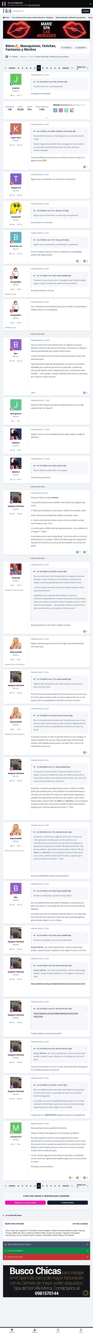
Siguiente (65, 68)
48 (26, 68)
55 (55, 68)
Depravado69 (62, 275)
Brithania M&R (39, 1233)
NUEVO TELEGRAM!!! (15, 1251)
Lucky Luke (14, 1230)
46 (18, 68)
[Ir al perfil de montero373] (15, 1128)
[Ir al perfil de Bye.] (15, 344)
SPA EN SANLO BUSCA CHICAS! (19, 1244)
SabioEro (16, 443)
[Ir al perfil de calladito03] (15, 208)
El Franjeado (75, 1233)
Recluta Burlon (63, 715)
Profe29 (54, 1230)
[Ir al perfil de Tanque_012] (15, 179)
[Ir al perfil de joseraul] (15, 79)
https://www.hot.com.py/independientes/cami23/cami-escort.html (58, 983)
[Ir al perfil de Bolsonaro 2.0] (55, 110)
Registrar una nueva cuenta (25, 1203)
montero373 (16, 1137)
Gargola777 (23, 1230)
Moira (19, 1235)
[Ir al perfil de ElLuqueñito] (15, 273)
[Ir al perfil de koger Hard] (15, 128)
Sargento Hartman (16, 506)
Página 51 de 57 (81, 68)
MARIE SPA (16, 1233)
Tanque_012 (16, 188)
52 (43, 68)
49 (30, 68)
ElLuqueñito (16, 282)
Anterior (12, 68)
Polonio (15, 57)
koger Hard (16, 137)
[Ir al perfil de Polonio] (7, 56)
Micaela (38, 1235)
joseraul (16, 88)
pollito (75, 1230)
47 (22, 68)
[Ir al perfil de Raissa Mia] (72, 110)
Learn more (4, 4)
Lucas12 (60, 571)
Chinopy (8, 1233)
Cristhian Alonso (28, 1235)
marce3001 (33, 1230)
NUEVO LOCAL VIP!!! (15, 1257)
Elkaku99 (16, 578)
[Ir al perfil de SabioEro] (15, 434)
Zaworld (66, 1233)
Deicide (61, 82)
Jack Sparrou (15, 413)
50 (34, 68)
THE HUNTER (69, 1235)
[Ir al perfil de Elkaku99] (15, 569)
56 (59, 68)
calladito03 (16, 217)
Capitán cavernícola (64, 131)
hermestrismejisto (65, 1230)
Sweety (60, 465)
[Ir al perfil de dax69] (66, 110)
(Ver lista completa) (80, 1224)
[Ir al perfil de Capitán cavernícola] (61, 110)
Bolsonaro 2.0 (16, 246)
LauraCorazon (10, 1235)
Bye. (16, 353)
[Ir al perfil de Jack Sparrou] (15, 404)
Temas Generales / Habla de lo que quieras (52, 57)
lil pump (81, 1230)
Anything (29, 1233)
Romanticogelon (44, 1230)
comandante (47, 1235)
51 (38, 68)
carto (7, 1230)
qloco (23, 1233)
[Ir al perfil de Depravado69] (15, 643)
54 (51, 68)
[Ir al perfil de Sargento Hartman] (15, 497)
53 (47, 68)
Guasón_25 (50, 1233)
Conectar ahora (68, 1203)
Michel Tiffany (58, 1235)
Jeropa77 (58, 1233)
